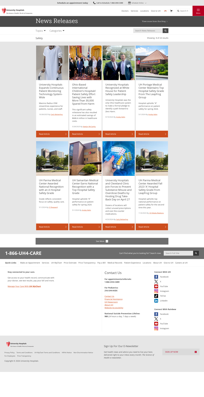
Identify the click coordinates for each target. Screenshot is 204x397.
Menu (198, 13)
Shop (171, 11)
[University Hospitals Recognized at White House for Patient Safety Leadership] (118, 62)
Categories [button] (56, 30)
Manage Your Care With (24, 286)
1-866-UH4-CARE (23, 253)
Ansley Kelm (120, 117)
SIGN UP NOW (171, 352)
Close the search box (191, 11)
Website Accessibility (114, 307)
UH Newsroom (111, 302)
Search (165, 30)
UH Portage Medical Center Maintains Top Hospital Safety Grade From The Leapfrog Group (151, 91)
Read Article (44, 134)
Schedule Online (138, 3)
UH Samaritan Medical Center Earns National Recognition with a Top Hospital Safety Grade (85, 186)
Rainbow (165, 11)
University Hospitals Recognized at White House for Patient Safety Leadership (117, 89)
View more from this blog (154, 21)
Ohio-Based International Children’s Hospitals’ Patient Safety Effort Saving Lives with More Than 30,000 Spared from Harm (84, 94)
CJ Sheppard (53, 207)
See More (100, 241)
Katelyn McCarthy (89, 126)
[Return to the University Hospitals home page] (17, 11)
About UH (109, 305)
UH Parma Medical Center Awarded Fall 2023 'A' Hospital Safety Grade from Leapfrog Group (150, 186)
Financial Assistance (114, 299)
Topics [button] (39, 30)
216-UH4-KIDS (111, 290)
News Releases (57, 21)
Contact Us (109, 296)
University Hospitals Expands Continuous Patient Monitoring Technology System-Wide (51, 91)
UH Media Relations (156, 213)
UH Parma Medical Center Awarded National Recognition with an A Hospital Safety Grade (51, 186)
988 (106, 316)
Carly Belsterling (57, 114)
